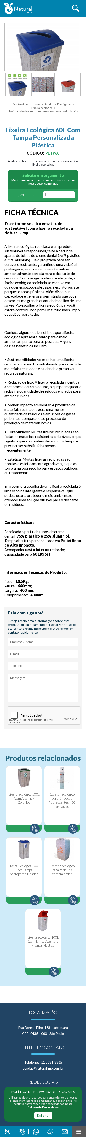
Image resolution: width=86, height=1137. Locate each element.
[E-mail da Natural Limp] (64, 1131)
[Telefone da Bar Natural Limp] (21, 1131)
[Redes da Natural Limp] (7, 1131)
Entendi (43, 1115)
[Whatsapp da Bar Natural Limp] (36, 1131)
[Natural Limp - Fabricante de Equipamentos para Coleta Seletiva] (18, 8)
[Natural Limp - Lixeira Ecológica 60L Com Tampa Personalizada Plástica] (43, 47)
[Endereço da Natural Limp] (50, 1131)
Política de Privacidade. (43, 1106)
